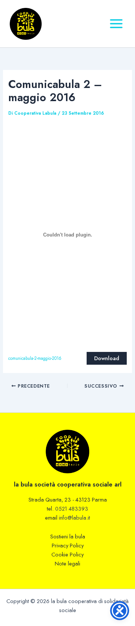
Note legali (67, 563)
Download (106, 358)
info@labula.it (74, 517)
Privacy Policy (68, 545)
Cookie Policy (67, 554)
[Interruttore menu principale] (116, 23)
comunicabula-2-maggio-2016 (35, 358)
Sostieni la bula (67, 536)
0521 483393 (71, 508)
